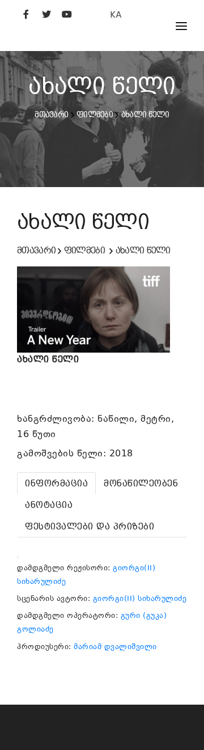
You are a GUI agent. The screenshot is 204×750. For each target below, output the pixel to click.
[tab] (56, 483)
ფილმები (94, 114)
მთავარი (51, 114)
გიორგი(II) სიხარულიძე (140, 598)
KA (116, 14)
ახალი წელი (145, 114)
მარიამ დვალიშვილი (115, 646)
